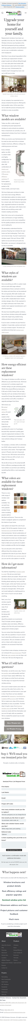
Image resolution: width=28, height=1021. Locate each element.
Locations (4, 957)
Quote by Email (17, 963)
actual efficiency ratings (4, 409)
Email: (4, 798)
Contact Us (4, 968)
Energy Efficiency (18, 950)
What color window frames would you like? (13, 825)
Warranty (16, 957)
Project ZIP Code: (7, 804)
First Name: (5, 786)
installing (4, 699)
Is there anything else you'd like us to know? (14, 839)
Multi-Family (5, 982)
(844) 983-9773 (9, 1010)
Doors (15, 947)
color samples (12, 655)
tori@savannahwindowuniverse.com (14, 1012)
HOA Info (4, 994)
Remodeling (5, 977)
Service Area (5, 955)
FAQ (3, 947)
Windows (16, 945)
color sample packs (18, 556)
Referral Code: (6, 832)
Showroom (4, 952)
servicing (12, 699)
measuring (13, 696)
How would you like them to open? (13, 818)
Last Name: (5, 792)
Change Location (19, 7)
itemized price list (7, 531)
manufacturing (20, 696)
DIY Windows (5, 984)
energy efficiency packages (5, 176)
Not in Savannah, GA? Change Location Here (13, 1020)
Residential (4, 987)
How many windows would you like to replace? (13, 811)
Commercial (5, 989)
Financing (4, 950)
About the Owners (6, 945)
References (4, 992)
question (5, 673)
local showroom (16, 653)
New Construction (6, 979)
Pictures (16, 960)
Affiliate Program (6, 960)
